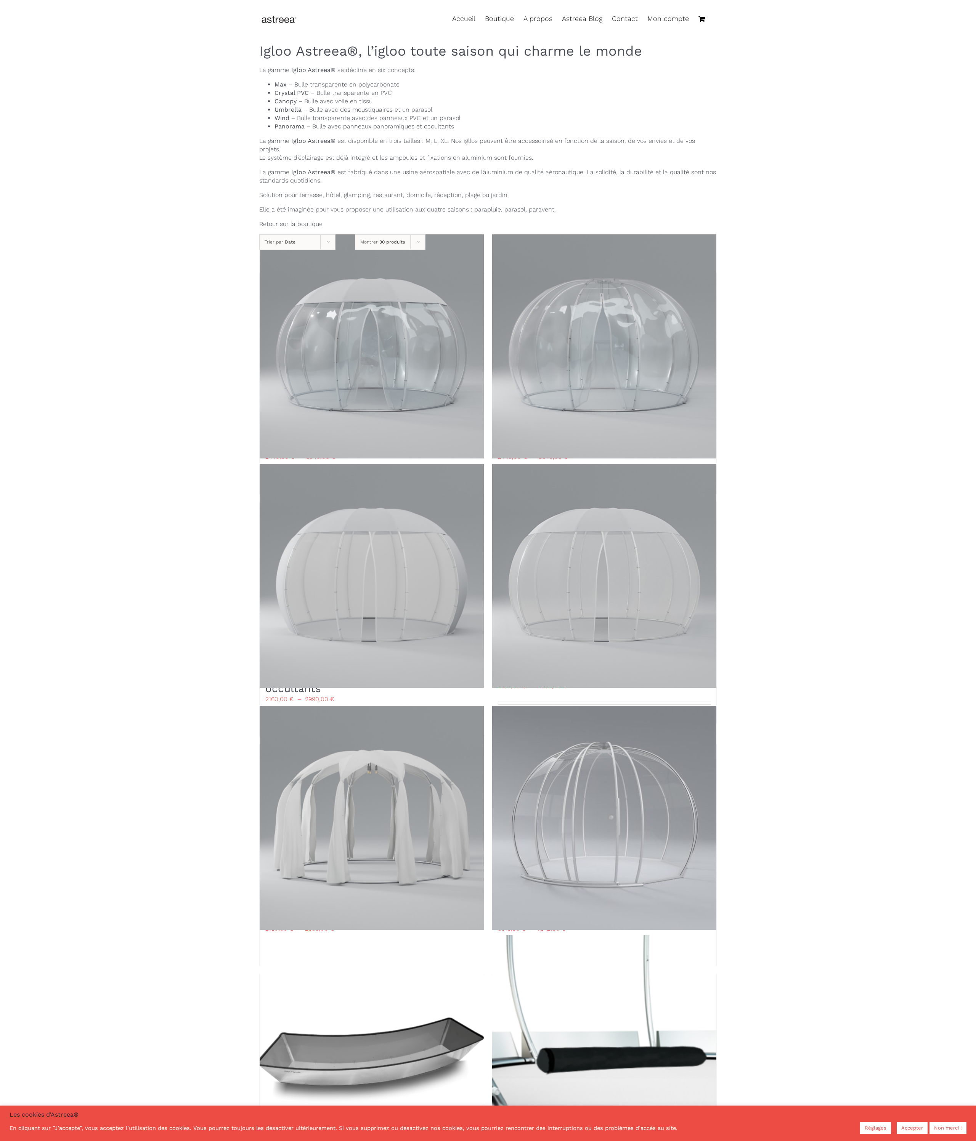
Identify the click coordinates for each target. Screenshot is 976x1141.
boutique (310, 224)
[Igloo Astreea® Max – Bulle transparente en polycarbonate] (604, 818)
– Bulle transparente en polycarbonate (337, 84)
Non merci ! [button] (948, 1128)
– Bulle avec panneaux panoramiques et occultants (364, 126)
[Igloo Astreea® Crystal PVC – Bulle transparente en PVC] (604, 346)
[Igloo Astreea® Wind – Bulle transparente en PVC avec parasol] (372, 346)
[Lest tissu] (604, 1047)
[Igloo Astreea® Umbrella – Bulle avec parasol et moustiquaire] (604, 575)
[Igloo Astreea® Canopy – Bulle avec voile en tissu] (372, 818)
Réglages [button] (875, 1128)
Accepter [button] (912, 1128)
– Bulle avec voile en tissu (323, 101)
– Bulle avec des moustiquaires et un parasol (353, 109)
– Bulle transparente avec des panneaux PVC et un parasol (367, 118)
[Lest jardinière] (372, 1047)
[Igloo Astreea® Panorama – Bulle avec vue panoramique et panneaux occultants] (372, 575)
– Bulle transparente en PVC (333, 92)
